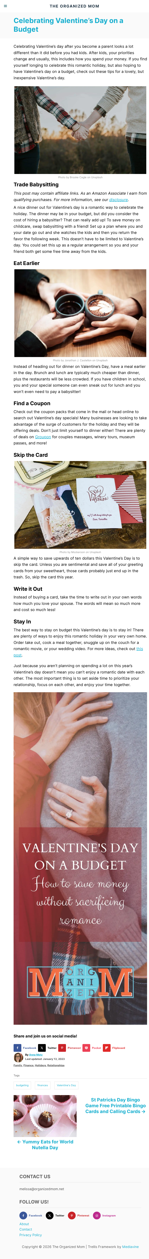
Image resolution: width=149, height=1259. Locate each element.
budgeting (22, 1085)
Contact (25, 1229)
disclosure (118, 199)
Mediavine (130, 1247)
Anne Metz (36, 1054)
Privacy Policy (30, 1235)
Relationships (55, 1065)
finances (42, 1085)
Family (18, 1065)
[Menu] (6, 6)
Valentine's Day (66, 1085)
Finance (28, 1065)
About (24, 1224)
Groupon (43, 437)
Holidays (40, 1065)
